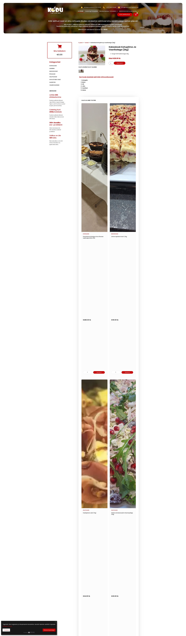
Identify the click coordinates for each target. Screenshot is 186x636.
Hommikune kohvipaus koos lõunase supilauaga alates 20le (93, 237)
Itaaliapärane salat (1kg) (89, 513)
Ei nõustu (6, 630)
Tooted (86, 42)
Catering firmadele (91, 11)
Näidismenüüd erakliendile (128, 11)
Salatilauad (53, 77)
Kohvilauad (53, 66)
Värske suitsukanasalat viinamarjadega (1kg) (122, 513)
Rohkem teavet (7, 626)
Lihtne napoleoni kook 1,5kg (119, 236)
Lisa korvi (120, 63)
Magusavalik (53, 71)
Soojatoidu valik (55, 79)
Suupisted (52, 82)
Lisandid (52, 68)
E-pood (80, 42)
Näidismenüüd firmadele (108, 11)
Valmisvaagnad (54, 85)
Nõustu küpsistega (49, 630)
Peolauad (52, 74)
